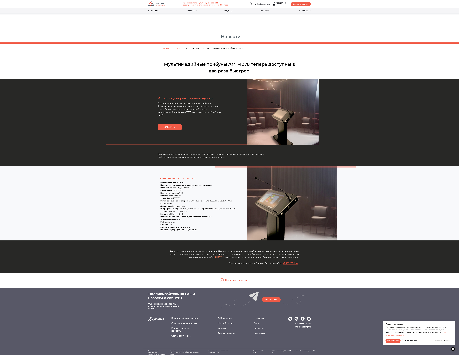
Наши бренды (226, 323)
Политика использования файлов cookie (218, 351)
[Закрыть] (453, 349)
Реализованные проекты (180, 329)
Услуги (222, 328)
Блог (256, 323)
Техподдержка (226, 333)
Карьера (259, 328)
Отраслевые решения (184, 323)
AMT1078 (219, 257)
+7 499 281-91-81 (290, 263)
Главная (166, 48)
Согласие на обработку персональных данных (156, 352)
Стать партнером (181, 336)
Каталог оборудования (184, 318)
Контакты (259, 333)
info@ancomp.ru (303, 327)
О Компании (225, 318)
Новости (180, 48)
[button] (301, 4)
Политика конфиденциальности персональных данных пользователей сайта (184, 352)
